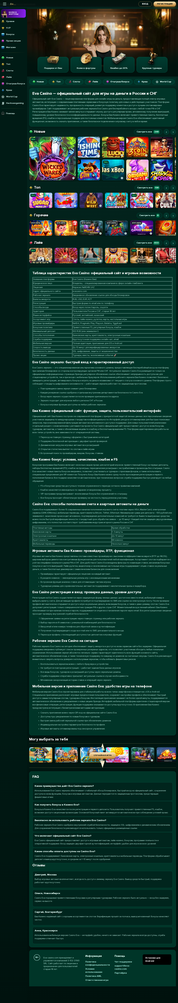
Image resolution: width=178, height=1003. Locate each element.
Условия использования (93, 970)
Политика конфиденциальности (97, 963)
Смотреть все (148, 132)
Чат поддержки (123, 962)
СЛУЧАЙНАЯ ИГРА (103, 755)
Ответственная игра (96, 980)
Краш (145, 82)
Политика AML (93, 976)
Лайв (95, 82)
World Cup (165, 82)
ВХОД (145, 4)
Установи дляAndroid (152, 959)
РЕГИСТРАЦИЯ (165, 4)
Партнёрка (121, 973)
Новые (40, 82)
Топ (58, 82)
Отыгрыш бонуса (119, 82)
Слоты (76, 82)
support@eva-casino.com (122, 967)
